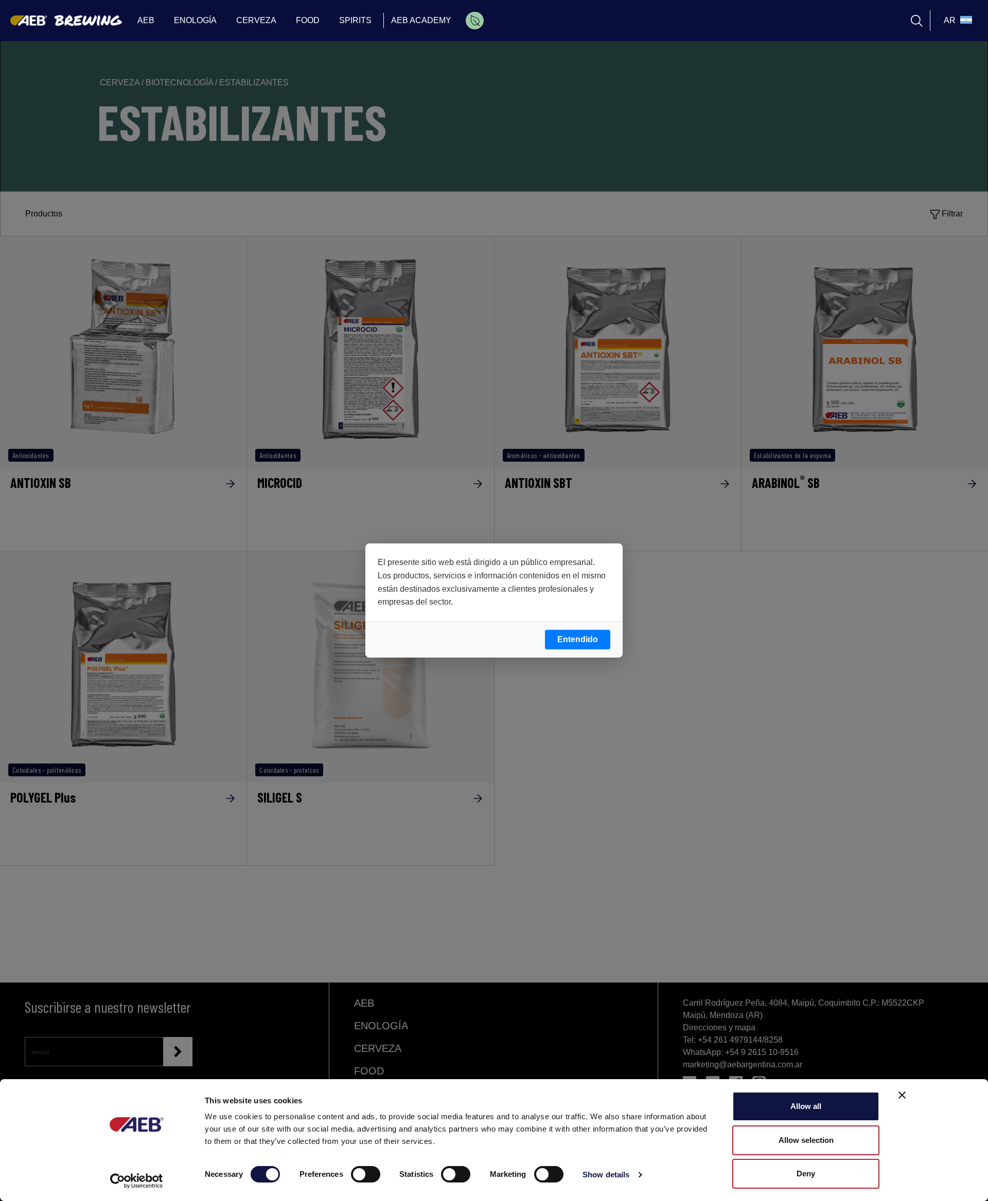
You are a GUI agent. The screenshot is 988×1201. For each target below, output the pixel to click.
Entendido (577, 639)
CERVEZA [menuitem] (256, 20)
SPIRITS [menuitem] (355, 20)
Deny (806, 1173)
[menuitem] (475, 20)
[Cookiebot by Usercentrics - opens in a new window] (137, 1181)
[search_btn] (917, 20)
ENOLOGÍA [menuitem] (195, 20)
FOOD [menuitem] (308, 20)
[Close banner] (902, 1095)
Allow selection (806, 1140)
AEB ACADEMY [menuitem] (421, 20)
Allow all (805, 1106)
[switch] (365, 1174)
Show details (606, 1174)
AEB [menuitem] (145, 20)
